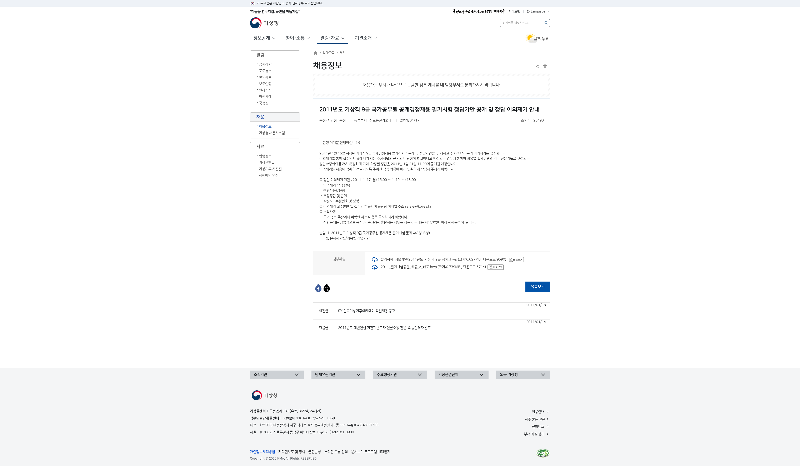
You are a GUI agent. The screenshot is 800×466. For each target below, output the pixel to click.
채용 (342, 52)
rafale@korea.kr (418, 206)
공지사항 (265, 64)
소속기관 (260, 375)
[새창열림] (537, 38)
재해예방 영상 (269, 175)
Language (538, 11)
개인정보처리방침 (262, 452)
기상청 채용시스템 (272, 133)
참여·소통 (295, 38)
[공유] (537, 66)
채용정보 (265, 126)
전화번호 (538, 426)
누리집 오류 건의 (336, 452)
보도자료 (265, 77)
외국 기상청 (509, 375)
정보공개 (261, 38)
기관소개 (363, 38)
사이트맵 (514, 11)
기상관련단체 (448, 375)
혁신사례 (265, 97)
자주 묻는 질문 (535, 419)
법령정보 (265, 156)
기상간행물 (267, 162)
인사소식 (265, 90)
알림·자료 (329, 38)
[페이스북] (318, 288)
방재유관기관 (325, 375)
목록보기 (538, 286)
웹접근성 (314, 452)
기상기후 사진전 (270, 169)
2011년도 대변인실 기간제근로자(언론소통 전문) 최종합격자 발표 (442, 325)
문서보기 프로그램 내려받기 (370, 452)
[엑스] (327, 288)
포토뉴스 (265, 71)
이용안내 (538, 412)
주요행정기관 (387, 375)
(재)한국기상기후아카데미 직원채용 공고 (442, 308)
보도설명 (265, 84)
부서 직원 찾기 (534, 434)
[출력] (545, 66)
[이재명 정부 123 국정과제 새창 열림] (479, 11)
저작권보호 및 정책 (291, 452)
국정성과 (265, 103)
